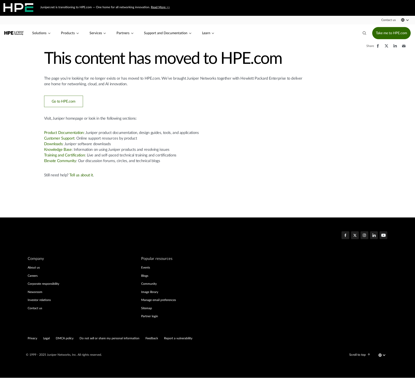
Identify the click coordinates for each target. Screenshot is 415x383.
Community (149, 283)
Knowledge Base (58, 150)
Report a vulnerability (178, 338)
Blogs (144, 275)
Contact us (35, 308)
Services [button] (95, 33)
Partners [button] (123, 33)
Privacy (32, 338)
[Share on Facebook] (378, 48)
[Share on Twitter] (386, 48)
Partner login (149, 316)
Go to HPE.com (63, 101)
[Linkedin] (374, 235)
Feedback (151, 338)
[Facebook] (345, 235)
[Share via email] (404, 48)
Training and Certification (64, 155)
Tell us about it (81, 175)
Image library (149, 292)
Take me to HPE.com (391, 33)
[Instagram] (364, 235)
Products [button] (68, 33)
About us (34, 267)
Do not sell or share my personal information (109, 338)
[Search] (364, 33)
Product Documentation (64, 133)
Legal (46, 338)
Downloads (53, 144)
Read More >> (160, 7)
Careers (33, 275)
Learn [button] (206, 33)
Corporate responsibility (43, 283)
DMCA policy (64, 338)
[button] (388, 20)
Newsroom (35, 292)
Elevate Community (60, 161)
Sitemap (146, 308)
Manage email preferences (158, 300)
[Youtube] (383, 235)
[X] (355, 235)
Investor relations (39, 300)
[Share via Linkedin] (395, 48)
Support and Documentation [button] (165, 33)
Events (145, 267)
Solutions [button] (39, 33)
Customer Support (59, 138)
